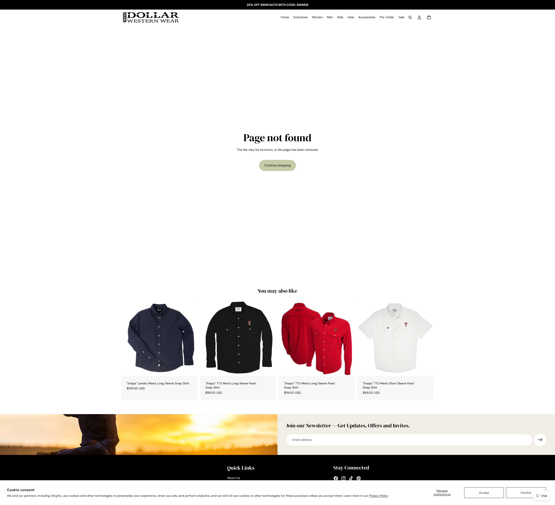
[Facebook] (335, 478)
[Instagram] (343, 478)
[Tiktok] (351, 478)
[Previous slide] (206, 338)
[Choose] (191, 369)
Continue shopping (277, 165)
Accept (484, 493)
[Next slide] (269, 338)
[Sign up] (540, 440)
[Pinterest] (358, 478)
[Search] (410, 17)
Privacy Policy (378, 496)
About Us (233, 478)
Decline (526, 493)
